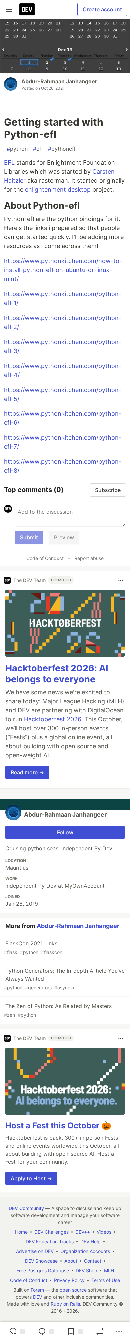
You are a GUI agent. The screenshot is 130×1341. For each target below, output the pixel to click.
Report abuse (89, 558)
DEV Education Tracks (50, 1241)
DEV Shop (86, 1270)
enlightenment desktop (58, 189)
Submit (29, 537)
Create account (102, 9)
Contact (92, 1261)
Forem (37, 1290)
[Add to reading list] (75, 1331)
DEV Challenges (51, 1232)
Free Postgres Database (42, 1270)
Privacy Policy (69, 1280)
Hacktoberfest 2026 (52, 719)
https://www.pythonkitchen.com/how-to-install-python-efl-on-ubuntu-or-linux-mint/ (63, 269)
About (70, 1261)
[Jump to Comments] (46, 1331)
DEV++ (82, 1232)
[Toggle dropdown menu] (120, 580)
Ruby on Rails (65, 1304)
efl (38, 148)
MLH (109, 1270)
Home (21, 1232)
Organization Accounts (85, 1251)
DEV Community (26, 1208)
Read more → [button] (27, 772)
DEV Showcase (41, 1261)
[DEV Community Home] (27, 9)
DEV (37, 1297)
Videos (104, 1232)
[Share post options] (119, 1331)
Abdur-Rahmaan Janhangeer (59, 81)
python (17, 148)
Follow (65, 832)
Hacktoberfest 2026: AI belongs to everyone (56, 674)
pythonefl (61, 148)
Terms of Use (105, 1280)
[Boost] (100, 1331)
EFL (9, 162)
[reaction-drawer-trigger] (17, 1331)
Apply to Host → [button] (31, 1178)
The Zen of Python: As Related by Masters (58, 1010)
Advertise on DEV (35, 1251)
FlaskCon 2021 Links (33, 947)
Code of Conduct (45, 558)
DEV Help (90, 1241)
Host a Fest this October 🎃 (58, 1125)
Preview (64, 537)
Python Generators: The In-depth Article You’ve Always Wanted (64, 978)
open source (73, 1290)
